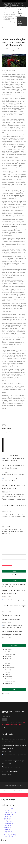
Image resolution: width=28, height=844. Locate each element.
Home (19, 8)
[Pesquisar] (3, 30)
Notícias (20, 9)
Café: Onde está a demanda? (11, 619)
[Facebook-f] (12, 574)
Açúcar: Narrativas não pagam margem (13, 761)
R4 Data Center (21, 790)
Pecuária (20, 11)
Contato (19, 15)
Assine (4, 720)
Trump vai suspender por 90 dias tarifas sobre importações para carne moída (13, 4)
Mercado (20, 13)
